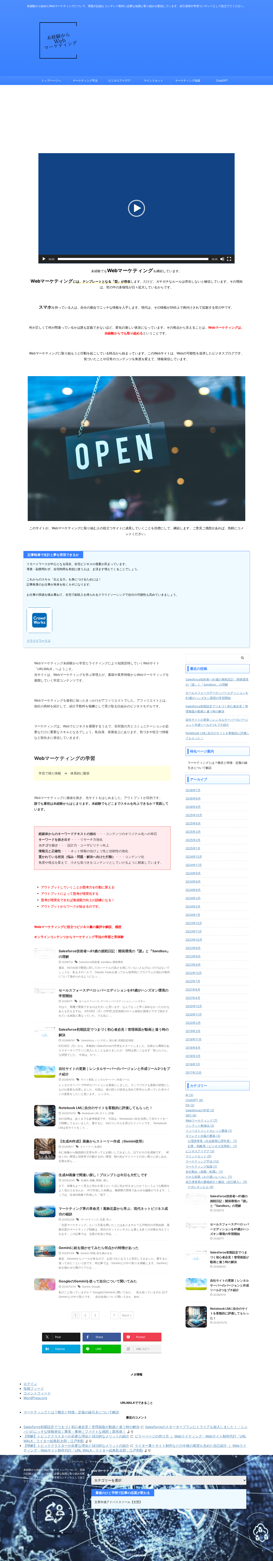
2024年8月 (193, 881)
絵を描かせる (104, 1253)
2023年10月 (194, 939)
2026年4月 (193, 807)
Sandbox (106, 962)
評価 (111, 1113)
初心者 (113, 1040)
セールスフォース (89, 1001)
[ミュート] (222, 259)
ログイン (30, 1384)
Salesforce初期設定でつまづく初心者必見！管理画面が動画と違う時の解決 (217, 708)
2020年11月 (194, 1014)
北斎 (102, 1219)
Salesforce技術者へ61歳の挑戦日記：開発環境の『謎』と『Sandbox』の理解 (217, 682)
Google (96, 1286)
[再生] (44, 259)
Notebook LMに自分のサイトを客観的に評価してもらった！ (106, 1108)
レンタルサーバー (105, 1079)
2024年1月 (193, 914)
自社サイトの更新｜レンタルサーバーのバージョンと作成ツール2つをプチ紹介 (217, 722)
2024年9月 (193, 873)
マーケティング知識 (187, 80)
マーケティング (90, 1219)
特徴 (92, 1253)
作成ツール (123, 1079)
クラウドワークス (39, 640)
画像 (92, 1180)
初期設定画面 (126, 1040)
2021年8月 (193, 989)
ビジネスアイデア (119, 80)
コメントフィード (37, 1393)
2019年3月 (193, 1031)
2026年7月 (193, 790)
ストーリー (86, 1146)
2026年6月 (193, 798)
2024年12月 (194, 856)
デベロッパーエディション (116, 1001)
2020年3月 (193, 1022)
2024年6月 (193, 890)
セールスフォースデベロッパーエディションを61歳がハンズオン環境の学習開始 (217, 695)
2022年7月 (193, 981)
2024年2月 (193, 906)
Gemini (85, 1253)
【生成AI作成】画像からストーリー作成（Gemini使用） (102, 1141)
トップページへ (51, 80)
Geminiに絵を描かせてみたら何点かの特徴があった (99, 1248)
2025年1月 (193, 848)
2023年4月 (193, 964)
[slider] (133, 259)
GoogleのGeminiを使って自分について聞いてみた (98, 1281)
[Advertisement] (136, 117)
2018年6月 (193, 1047)
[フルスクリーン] (229, 259)
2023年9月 (193, 948)
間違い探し (102, 1180)
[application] (136, 208)
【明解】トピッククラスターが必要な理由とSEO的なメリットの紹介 (76, 1436)
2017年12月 (194, 1072)
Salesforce (87, 1040)
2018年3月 (193, 1056)
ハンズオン (139, 1001)
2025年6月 (193, 823)
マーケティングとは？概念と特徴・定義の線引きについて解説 (71, 1412)
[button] (136, 208)
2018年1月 (193, 1064)
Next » (127, 1315)
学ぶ (108, 1219)
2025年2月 (193, 840)
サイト (103, 1113)
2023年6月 (193, 956)
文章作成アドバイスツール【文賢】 (118, 1502)
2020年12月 (194, 1006)
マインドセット (153, 80)
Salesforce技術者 (89, 962)
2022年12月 (194, 973)
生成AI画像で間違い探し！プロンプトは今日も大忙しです (103, 1175)
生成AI (98, 1146)
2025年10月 (194, 815)
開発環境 (118, 962)
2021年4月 (193, 998)
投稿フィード (33, 1388)
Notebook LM (90, 1113)
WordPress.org (35, 1398)
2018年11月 (194, 1039)
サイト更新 (87, 1079)
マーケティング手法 (85, 80)
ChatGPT (222, 80)
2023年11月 (194, 931)
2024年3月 (193, 898)
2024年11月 (194, 865)
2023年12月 (194, 923)
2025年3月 (193, 831)
